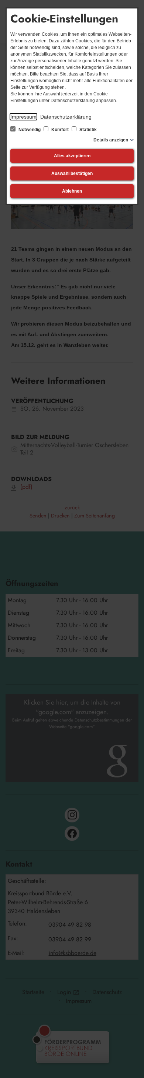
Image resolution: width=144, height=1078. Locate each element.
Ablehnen (72, 191)
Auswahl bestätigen (72, 173)
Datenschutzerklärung (66, 117)
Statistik (87, 129)
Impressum (23, 117)
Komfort (60, 129)
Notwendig (29, 129)
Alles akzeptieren (72, 155)
